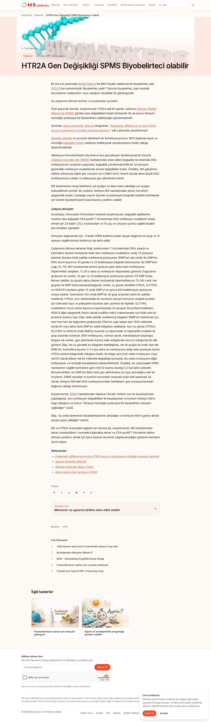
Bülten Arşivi (87, 713)
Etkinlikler (112, 5)
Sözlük (99, 713)
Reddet (164, 713)
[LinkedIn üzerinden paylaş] (76, 493)
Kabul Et (149, 713)
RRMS (73, 394)
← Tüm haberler (29, 48)
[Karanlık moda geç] (193, 5)
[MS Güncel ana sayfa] (35, 5)
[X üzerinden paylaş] (54, 493)
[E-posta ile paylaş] (84, 493)
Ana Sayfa (26, 15)
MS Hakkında (71, 5)
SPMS (79, 223)
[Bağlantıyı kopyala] (91, 493)
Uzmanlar (99, 5)
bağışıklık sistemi (73, 143)
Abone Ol (102, 667)
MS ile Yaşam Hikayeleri (133, 5)
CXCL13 (55, 88)
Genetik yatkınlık (61, 138)
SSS (108, 713)
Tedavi (86, 5)
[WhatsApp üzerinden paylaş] (69, 493)
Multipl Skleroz (87, 83)
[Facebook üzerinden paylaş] (62, 493)
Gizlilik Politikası (131, 713)
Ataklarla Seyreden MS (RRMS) (70, 159)
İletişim (152, 5)
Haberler (55, 5)
